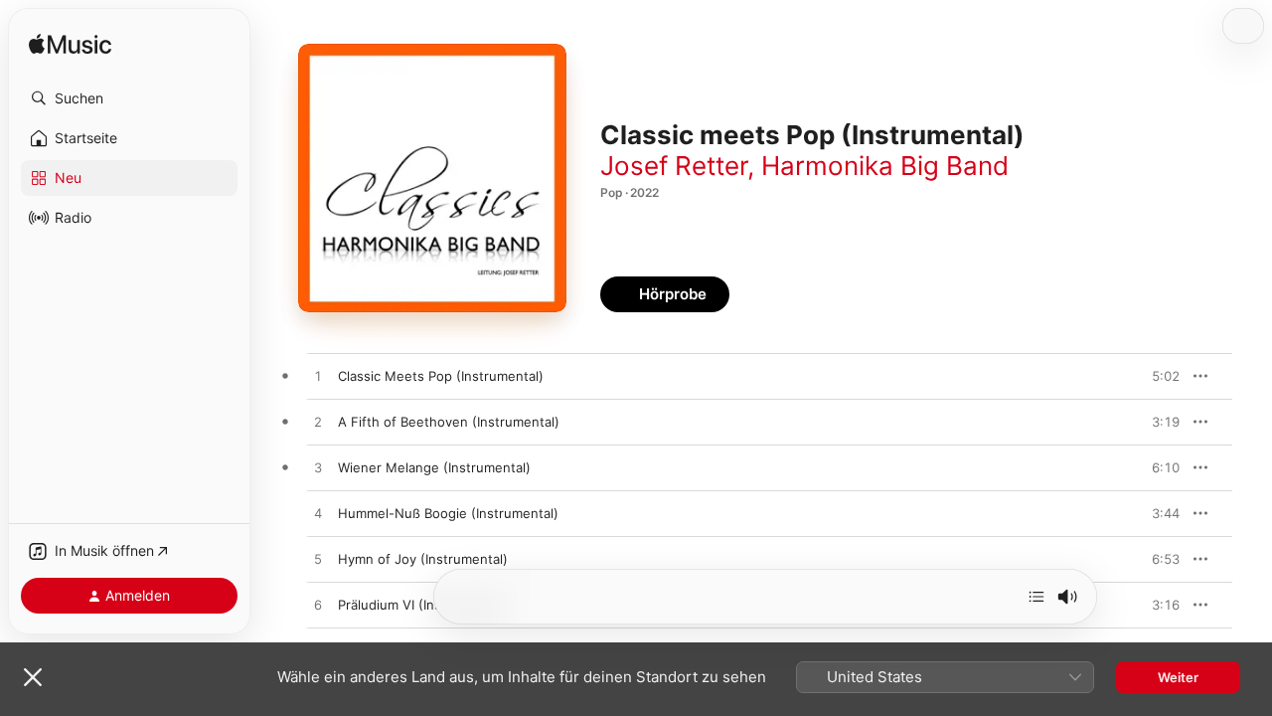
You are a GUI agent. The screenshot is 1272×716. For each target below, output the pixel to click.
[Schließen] (33, 677)
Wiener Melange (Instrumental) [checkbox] (434, 467)
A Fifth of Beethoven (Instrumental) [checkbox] (448, 422)
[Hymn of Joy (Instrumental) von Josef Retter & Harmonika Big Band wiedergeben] (318, 560)
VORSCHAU (1152, 376)
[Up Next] (1036, 597)
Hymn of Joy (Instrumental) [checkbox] (423, 559)
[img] (70, 45)
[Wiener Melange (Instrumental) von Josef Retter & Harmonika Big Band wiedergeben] (318, 468)
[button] (129, 98)
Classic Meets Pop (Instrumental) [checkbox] (441, 376)
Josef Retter (673, 165)
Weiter (1178, 677)
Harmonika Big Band (885, 165)
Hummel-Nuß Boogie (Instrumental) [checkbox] (448, 513)
